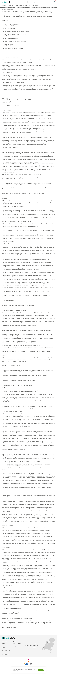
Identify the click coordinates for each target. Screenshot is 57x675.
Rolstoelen (26, 5)
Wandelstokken (11, 5)
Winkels (36, 5)
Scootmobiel (31, 5)
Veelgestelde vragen (5, 644)
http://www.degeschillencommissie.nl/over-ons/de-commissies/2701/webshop (27, 572)
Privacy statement (16, 646)
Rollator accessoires (19, 5)
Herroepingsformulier (6, 650)
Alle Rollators (4, 5)
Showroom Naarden (17, 643)
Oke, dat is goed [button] (40, 670)
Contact (3, 643)
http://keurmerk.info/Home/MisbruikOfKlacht (41, 540)
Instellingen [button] (41, 668)
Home (2, 9)
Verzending (4, 647)
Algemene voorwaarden (17, 644)
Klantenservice (4, 641)
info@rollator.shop (5, 654)
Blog (2, 646)
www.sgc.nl (8, 556)
